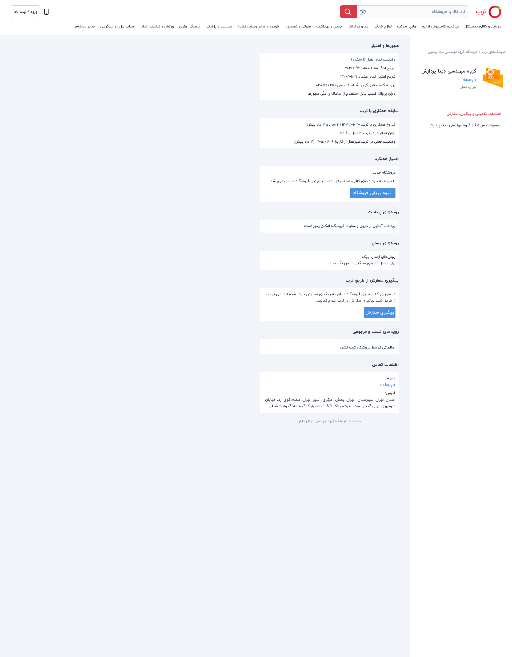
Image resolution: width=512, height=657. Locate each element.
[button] (25, 11)
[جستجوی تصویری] (362, 11)
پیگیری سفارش (379, 312)
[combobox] (412, 11)
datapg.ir (469, 80)
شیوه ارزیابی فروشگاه (373, 193)
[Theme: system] (46, 11)
